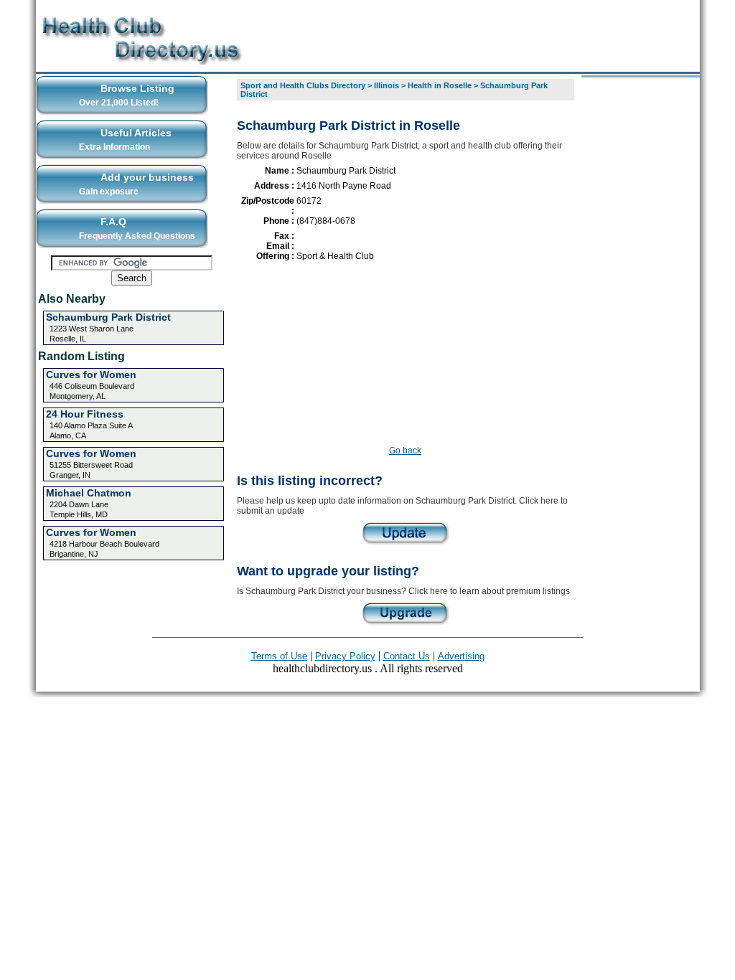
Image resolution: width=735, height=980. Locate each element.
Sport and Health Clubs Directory (302, 85)
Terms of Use (279, 656)
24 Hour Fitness (84, 414)
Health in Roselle (440, 85)
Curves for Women (91, 374)
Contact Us (406, 656)
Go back (405, 451)
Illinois (386, 85)
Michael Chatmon (88, 493)
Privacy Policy (345, 656)
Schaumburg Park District (108, 317)
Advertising (461, 656)
